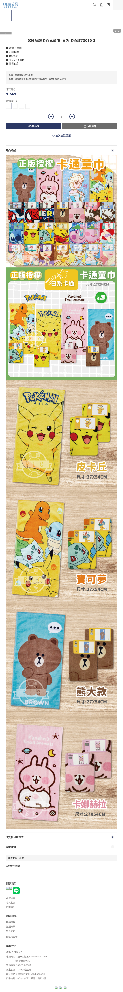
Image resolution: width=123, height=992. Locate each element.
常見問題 (10, 930)
